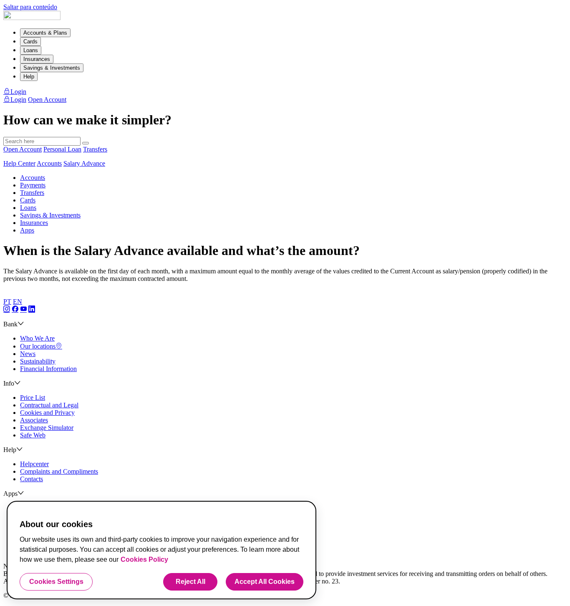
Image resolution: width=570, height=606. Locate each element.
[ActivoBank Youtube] (23, 309)
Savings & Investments (51, 68)
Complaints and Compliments (59, 471)
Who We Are (37, 338)
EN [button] (17, 301)
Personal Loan (62, 149)
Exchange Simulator (46, 427)
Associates (34, 420)
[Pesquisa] (85, 143)
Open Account (22, 149)
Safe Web (32, 435)
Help (28, 76)
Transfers (95, 149)
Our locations (37, 346)
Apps (27, 230)
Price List (32, 397)
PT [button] (7, 301)
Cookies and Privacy (47, 412)
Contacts (31, 478)
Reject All (190, 581)
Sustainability (37, 361)
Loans (30, 50)
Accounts (49, 163)
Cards (30, 41)
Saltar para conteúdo (30, 6)
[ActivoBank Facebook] (15, 309)
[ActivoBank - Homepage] (32, 17)
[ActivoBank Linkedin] (31, 309)
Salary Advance (84, 163)
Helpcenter (34, 463)
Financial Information (48, 368)
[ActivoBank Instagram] (6, 309)
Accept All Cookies (265, 581)
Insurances (36, 59)
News (27, 353)
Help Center (19, 163)
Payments (32, 185)
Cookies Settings (56, 581)
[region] (161, 550)
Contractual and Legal (49, 405)
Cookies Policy (144, 559)
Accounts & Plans (45, 33)
